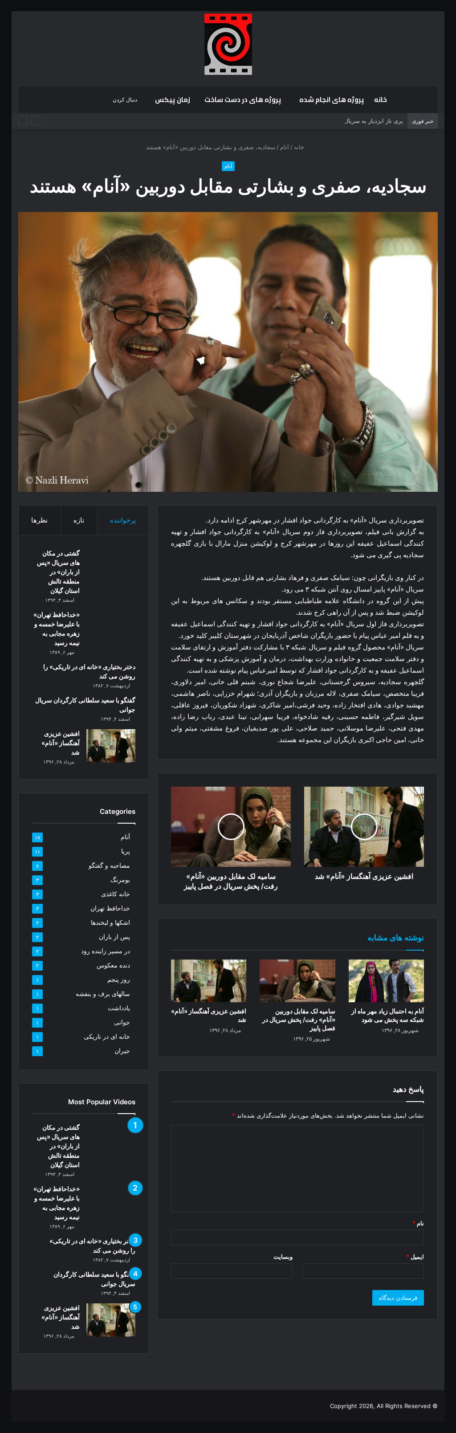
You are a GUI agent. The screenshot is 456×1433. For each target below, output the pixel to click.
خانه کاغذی (115, 894)
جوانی (122, 1022)
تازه (78, 520)
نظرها (39, 520)
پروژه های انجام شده (331, 99)
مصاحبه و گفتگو (109, 865)
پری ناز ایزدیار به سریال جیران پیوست (356, 120)
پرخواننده (123, 520)
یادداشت (119, 1008)
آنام (284, 147)
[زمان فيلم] (228, 44)
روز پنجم (118, 979)
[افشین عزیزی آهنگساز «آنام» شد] (209, 980)
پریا (125, 851)
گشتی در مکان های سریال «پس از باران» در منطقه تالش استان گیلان (58, 571)
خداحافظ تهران (110, 908)
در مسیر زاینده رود (105, 951)
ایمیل (415, 1256)
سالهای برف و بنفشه (103, 993)
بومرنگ (120, 879)
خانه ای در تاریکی (107, 1036)
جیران (122, 1050)
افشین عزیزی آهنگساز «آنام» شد (60, 743)
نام (418, 1223)
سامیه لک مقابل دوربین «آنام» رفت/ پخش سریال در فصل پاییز (298, 1019)
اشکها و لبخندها (110, 922)
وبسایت (283, 1256)
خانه (380, 99)
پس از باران (114, 936)
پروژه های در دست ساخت (242, 99)
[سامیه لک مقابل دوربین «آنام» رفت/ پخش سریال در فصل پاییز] (297, 980)
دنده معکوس (113, 965)
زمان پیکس (172, 99)
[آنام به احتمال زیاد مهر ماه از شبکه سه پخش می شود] (386, 980)
